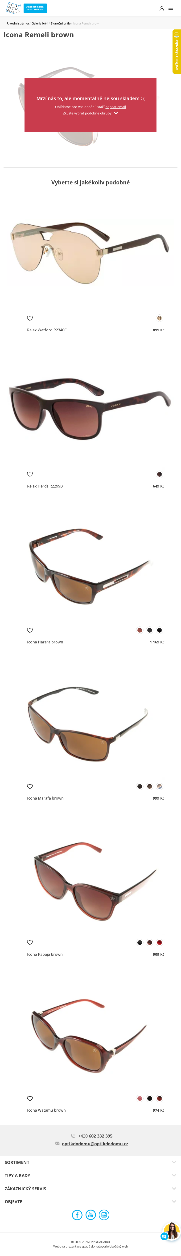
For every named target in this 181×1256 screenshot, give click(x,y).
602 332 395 (95, 1136)
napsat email (116, 107)
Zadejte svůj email (90, 84)
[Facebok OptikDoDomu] (77, 1216)
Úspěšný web (118, 1246)
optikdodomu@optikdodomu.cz (95, 1143)
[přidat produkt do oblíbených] (30, 318)
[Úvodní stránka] (13, 8)
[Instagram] (104, 1216)
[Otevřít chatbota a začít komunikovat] (171, 1231)
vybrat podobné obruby (92, 113)
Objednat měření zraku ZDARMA (35, 8)
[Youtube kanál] (90, 1216)
